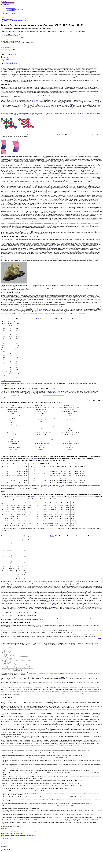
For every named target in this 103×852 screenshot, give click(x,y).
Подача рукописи (10, 11)
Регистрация (10, 2)
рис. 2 (97, 102)
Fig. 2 (60, 134)
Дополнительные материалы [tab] (10, 63)
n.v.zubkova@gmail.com (9, 47)
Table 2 (91, 400)
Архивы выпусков (10, 10)
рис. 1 (33, 101)
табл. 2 (14, 395)
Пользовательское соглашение (7, 838)
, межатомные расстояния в (54, 395)
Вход (4, 2)
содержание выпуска (33, 830)
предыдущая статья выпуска (20, 830)
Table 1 (37, 318)
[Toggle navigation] (10, 4)
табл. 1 (37, 306)
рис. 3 (51, 246)
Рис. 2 (38, 603)
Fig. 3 (2, 260)
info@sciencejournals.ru (7, 843)
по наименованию (13, 9)
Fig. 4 (96, 643)
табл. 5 (62, 395)
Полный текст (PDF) (7, 57)
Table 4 (34, 496)
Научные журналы (5, 4)
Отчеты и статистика (9, 13)
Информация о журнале (15, 835)
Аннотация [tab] (6, 59)
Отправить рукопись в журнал (28, 835)
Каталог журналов (10, 8)
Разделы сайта (8, 6)
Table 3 (35, 458)
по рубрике (20, 9)
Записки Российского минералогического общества (15, 20)
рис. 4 (99, 638)
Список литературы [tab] (8, 62)
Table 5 (52, 536)
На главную (3, 1)
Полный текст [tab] (6, 60)
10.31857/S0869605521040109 (13, 54)
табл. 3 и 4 (45, 395)
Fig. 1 (83, 113)
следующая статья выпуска (7, 830)
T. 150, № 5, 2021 (7, 21)
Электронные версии (8, 19)
